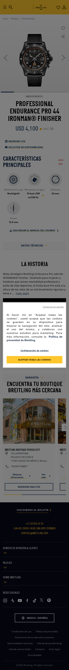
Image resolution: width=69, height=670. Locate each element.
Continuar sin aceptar (53, 307)
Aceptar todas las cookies (34, 359)
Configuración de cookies (35, 350)
